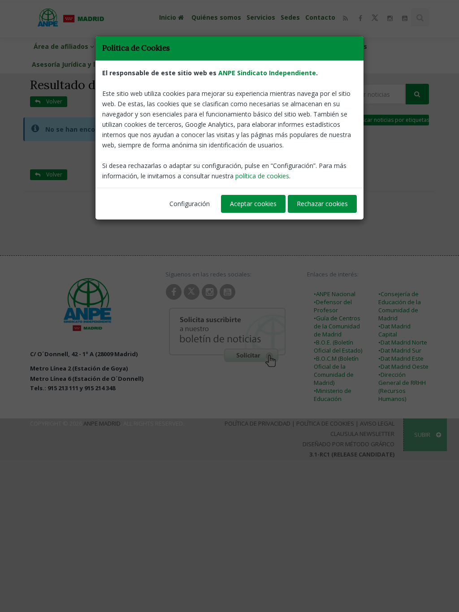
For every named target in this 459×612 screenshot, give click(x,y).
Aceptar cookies (253, 203)
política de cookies (262, 176)
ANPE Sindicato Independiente (267, 73)
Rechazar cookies (322, 203)
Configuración (189, 203)
